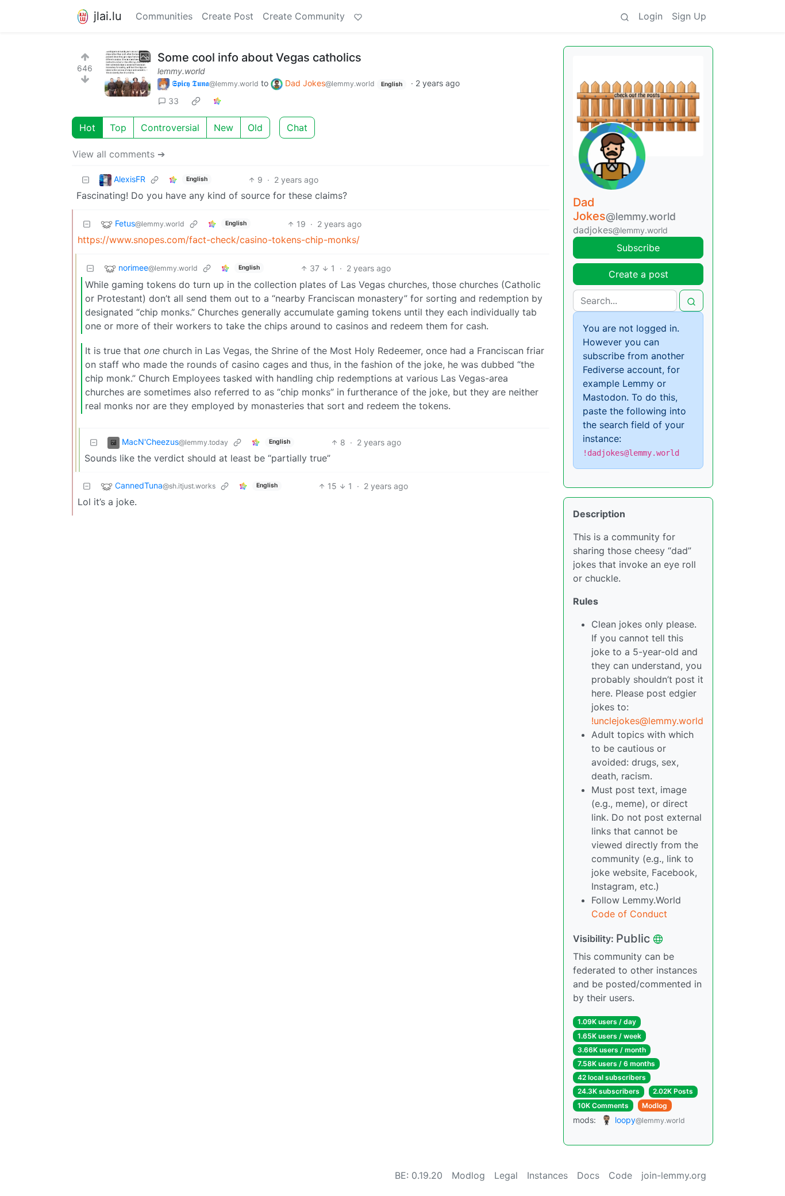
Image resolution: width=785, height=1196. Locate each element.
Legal (506, 1175)
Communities (164, 16)
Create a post (638, 274)
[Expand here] (128, 74)
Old (255, 127)
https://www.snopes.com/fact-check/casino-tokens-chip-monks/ (219, 239)
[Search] (624, 16)
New (223, 127)
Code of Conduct (629, 914)
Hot (87, 127)
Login (650, 16)
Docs (588, 1175)
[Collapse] (85, 180)
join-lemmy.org (673, 1175)
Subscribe (638, 247)
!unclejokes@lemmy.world (647, 720)
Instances (547, 1175)
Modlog (654, 1105)
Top (118, 127)
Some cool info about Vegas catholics (259, 57)
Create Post (227, 16)
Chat (297, 127)
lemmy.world (181, 71)
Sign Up (689, 16)
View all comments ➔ (118, 154)
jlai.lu (108, 16)
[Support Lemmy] (358, 16)
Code (620, 1175)
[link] (196, 101)
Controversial (170, 127)
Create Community (304, 16)
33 (173, 101)
